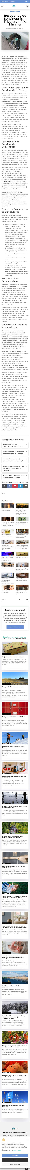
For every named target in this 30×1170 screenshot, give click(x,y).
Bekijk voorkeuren (15, 1164)
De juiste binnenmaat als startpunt (13, 657)
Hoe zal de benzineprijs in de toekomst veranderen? (15, 476)
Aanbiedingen (15, 11)
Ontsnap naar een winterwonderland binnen (13, 747)
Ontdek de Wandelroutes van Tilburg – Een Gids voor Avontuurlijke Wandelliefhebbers (14, 1017)
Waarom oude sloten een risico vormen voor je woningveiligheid (22, 536)
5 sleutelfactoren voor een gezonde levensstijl (13, 1106)
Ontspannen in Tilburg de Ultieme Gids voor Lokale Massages (14, 1076)
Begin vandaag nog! (15, 610)
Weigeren (15, 1160)
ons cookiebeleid (17, 1150)
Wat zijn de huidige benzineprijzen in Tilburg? (15, 445)
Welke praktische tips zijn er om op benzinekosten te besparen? (15, 468)
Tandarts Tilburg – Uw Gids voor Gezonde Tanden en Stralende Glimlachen (14, 896)
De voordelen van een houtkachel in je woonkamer (14, 777)
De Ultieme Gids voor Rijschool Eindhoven (11, 986)
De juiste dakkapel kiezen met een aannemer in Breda (22, 592)
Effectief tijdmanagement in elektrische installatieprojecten (14, 807)
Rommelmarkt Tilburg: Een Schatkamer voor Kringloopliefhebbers (14, 1046)
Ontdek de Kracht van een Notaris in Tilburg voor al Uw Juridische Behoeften (14, 926)
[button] (27, 1140)
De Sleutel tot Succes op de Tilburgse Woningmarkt (13, 867)
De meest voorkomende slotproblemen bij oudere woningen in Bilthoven (22, 547)
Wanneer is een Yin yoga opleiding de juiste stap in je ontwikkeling (22, 569)
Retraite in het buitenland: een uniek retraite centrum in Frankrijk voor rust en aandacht (21, 511)
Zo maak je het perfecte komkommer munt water (22, 524)
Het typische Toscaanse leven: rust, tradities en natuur (13, 687)
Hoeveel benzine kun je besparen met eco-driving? (15, 460)
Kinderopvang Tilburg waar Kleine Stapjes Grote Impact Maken (12, 837)
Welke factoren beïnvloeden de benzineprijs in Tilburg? (15, 453)
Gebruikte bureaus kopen (8, 568)
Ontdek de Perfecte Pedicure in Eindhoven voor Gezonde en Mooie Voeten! (13, 957)
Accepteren (15, 1155)
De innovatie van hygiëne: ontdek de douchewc (13, 717)
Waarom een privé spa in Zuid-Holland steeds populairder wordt (8, 559)
